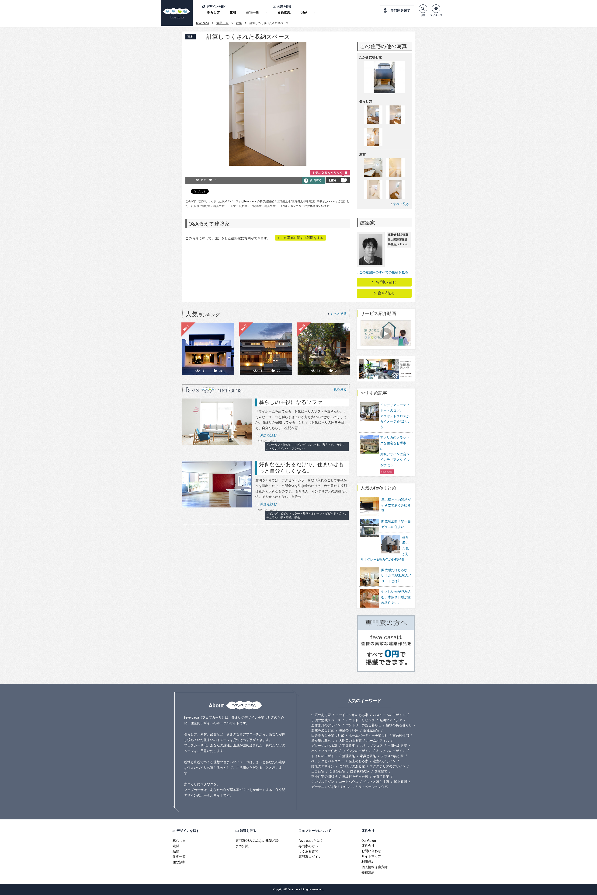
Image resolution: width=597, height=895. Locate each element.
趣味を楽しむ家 (322, 730)
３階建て (380, 771)
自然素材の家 (360, 771)
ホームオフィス (377, 740)
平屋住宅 (348, 746)
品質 (176, 851)
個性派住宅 (371, 730)
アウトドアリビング (360, 720)
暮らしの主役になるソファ (291, 402)
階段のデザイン (322, 766)
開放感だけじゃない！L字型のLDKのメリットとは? (396, 575)
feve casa (202, 23)
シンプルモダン (322, 781)
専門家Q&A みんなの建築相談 (257, 841)
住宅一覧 (252, 12)
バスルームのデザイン (389, 715)
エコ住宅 (317, 771)
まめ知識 (284, 12)
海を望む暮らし (322, 740)
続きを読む (268, 435)
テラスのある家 (392, 756)
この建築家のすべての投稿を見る (383, 272)
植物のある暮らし (399, 725)
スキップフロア (371, 746)
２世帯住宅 (337, 771)
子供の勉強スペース (326, 720)
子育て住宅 (381, 776)
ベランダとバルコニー (327, 761)
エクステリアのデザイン (388, 766)
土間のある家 (397, 746)
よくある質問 (308, 851)
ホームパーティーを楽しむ (368, 735)
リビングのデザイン (356, 751)
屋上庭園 (400, 781)
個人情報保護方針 (374, 867)
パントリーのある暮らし (363, 725)
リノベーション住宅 (373, 787)
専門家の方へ (308, 846)
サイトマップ (371, 856)
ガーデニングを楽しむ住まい (332, 787)
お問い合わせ (371, 851)
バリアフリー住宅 (324, 751)
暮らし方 (213, 12)
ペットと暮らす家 (376, 781)
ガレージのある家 (324, 746)
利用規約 (368, 862)
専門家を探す (400, 10)
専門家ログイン (309, 857)
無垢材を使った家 (355, 776)
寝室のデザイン (384, 761)
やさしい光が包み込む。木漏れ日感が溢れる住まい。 (396, 597)
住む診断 (179, 862)
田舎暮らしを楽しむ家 (327, 735)
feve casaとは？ (310, 841)
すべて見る (401, 204)
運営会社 (368, 845)
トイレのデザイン (324, 756)
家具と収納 (368, 756)
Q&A (303, 12)
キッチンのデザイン (391, 751)
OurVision (368, 841)
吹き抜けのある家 (352, 766)
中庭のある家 (321, 715)
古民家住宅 (400, 735)
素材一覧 (222, 23)
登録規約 (368, 872)
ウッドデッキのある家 (352, 715)
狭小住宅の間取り (324, 776)
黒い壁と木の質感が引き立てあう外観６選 (396, 505)
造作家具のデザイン (326, 725)
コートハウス (348, 781)
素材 (233, 12)
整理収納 (348, 756)
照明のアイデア (390, 720)
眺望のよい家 (348, 730)
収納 (239, 23)
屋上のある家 (358, 761)
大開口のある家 (350, 740)
